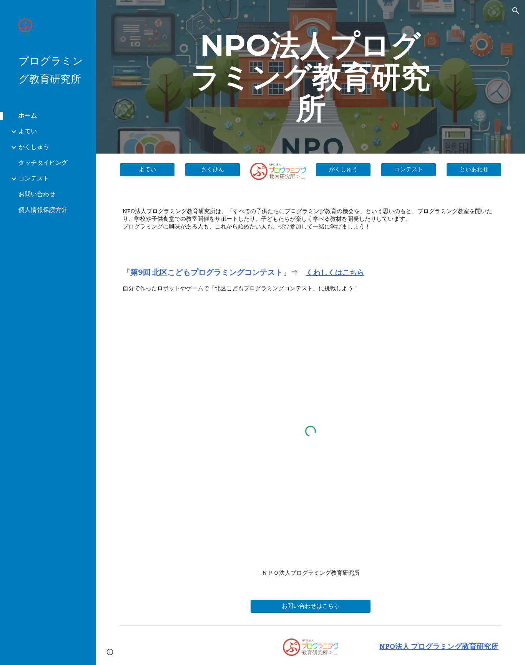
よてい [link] (27, 131)
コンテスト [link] (33, 178)
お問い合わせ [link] (36, 194)
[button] (516, 11)
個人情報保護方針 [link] (43, 209)
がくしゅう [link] (33, 147)
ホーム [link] (27, 115)
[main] (311, 77)
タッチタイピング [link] (43, 162)
